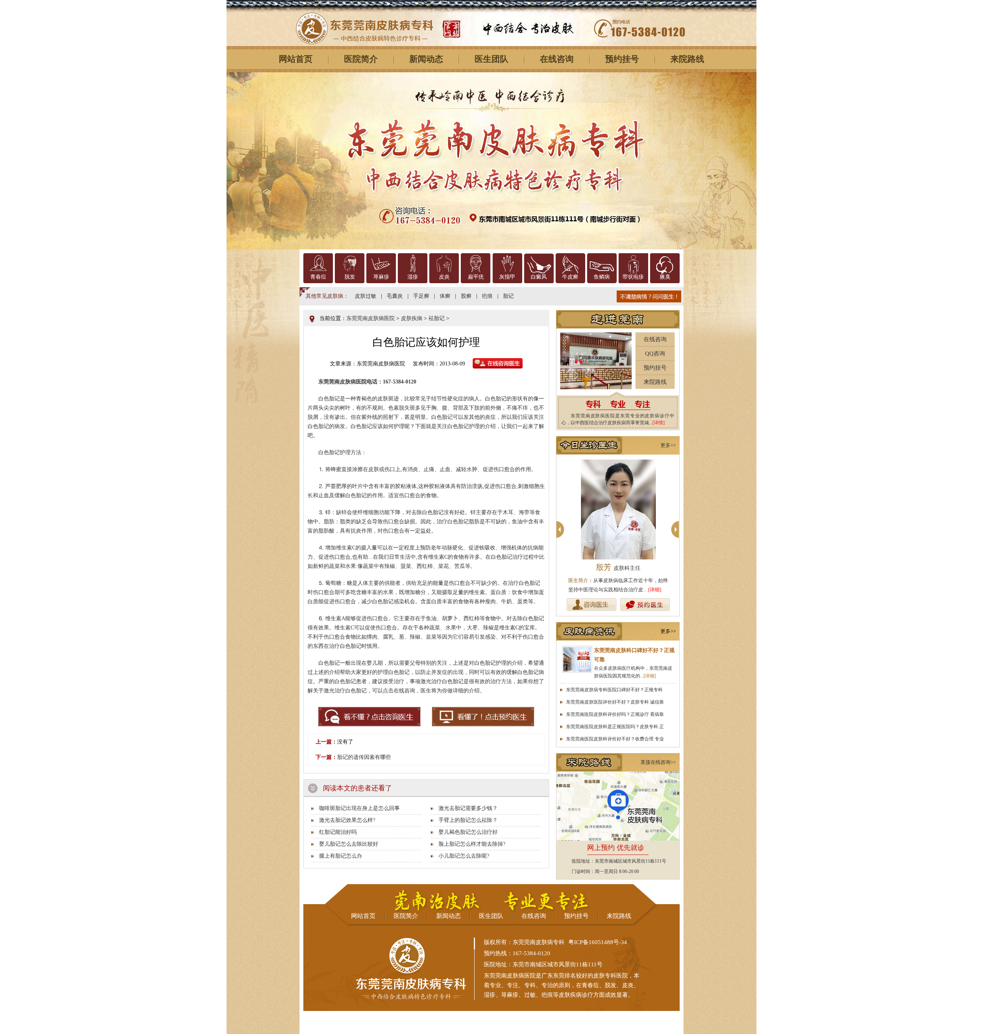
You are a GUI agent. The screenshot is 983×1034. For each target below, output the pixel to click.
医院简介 (361, 59)
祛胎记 (437, 318)
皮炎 (444, 277)
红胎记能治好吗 (338, 832)
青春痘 (318, 277)
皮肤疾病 (411, 318)
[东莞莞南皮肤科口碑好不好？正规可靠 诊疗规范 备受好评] (577, 659)
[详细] (654, 590)
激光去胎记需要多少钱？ (468, 808)
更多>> (668, 445)
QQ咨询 (655, 353)
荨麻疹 (381, 277)
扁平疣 (476, 277)
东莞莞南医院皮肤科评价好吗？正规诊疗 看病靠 (615, 714)
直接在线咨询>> (658, 762)
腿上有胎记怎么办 (340, 856)
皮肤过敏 (365, 296)
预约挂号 (622, 59)
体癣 (445, 296)
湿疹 (412, 277)
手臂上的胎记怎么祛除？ (468, 820)
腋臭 (665, 277)
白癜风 (539, 277)
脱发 (349, 277)
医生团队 (491, 59)
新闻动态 (426, 59)
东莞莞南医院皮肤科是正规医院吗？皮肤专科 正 (615, 726)
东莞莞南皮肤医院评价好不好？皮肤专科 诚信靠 (615, 702)
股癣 (466, 296)
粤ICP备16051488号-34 (597, 942)
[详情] (658, 422)
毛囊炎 (395, 296)
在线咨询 (557, 59)
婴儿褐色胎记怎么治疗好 (468, 832)
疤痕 (487, 296)
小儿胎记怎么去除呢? (464, 856)
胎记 (508, 296)
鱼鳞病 (602, 277)
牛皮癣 (570, 277)
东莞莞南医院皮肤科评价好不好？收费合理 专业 (615, 739)
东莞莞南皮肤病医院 (370, 318)
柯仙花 (618, 567)
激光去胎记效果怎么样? (347, 820)
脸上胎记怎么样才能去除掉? (472, 844)
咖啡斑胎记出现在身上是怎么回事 (359, 808)
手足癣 (421, 296)
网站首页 (296, 59)
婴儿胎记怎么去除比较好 (348, 844)
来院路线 (687, 59)
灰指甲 (507, 277)
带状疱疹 (633, 277)
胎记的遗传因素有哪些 (364, 757)
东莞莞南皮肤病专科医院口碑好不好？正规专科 (614, 689)
